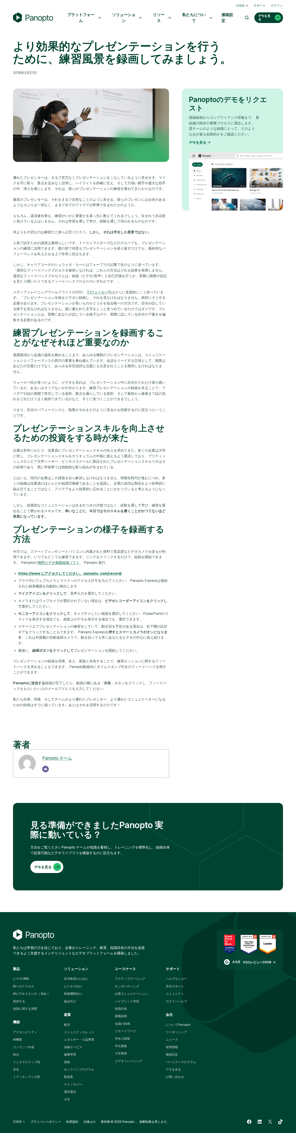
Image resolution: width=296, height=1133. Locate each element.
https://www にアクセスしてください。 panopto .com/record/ (70, 573)
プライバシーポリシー (46, 1121)
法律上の (89, 1121)
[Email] (45, 769)
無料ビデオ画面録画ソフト (59, 562)
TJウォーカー (97, 292)
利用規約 (72, 1121)
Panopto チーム (57, 758)
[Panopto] (33, 18)
